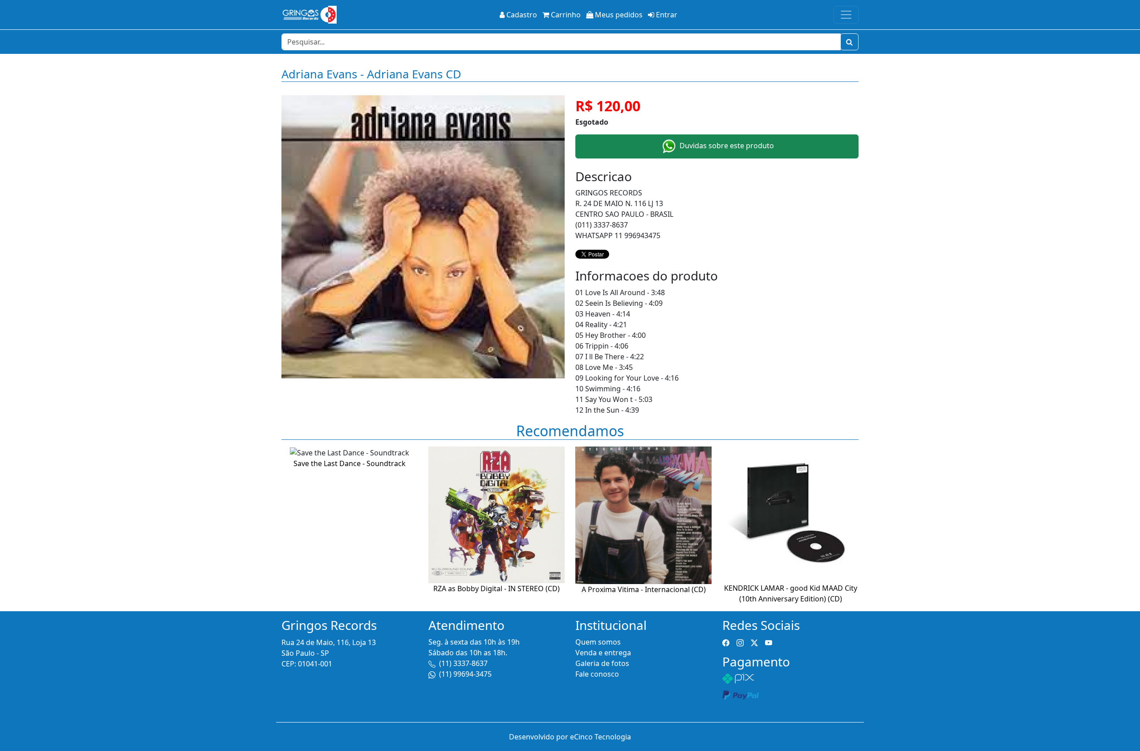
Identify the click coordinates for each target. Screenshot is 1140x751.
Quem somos (598, 642)
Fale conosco (597, 674)
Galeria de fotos (602, 663)
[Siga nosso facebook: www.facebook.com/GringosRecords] (725, 642)
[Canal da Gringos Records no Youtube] (768, 642)
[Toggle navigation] (846, 15)
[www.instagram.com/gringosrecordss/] (740, 642)
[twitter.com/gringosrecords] (754, 642)
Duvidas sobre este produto (726, 145)
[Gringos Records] (309, 15)
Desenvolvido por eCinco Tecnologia (570, 737)
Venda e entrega (603, 653)
